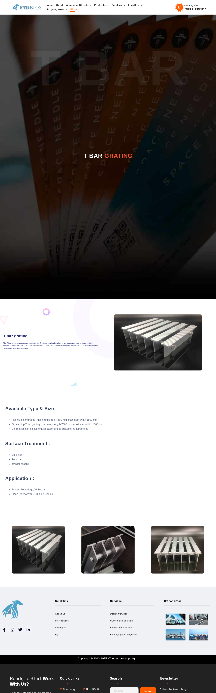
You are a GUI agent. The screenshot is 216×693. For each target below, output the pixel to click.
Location (133, 5)
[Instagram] (12, 630)
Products (99, 5)
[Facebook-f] (4, 630)
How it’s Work (94, 689)
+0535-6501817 (195, 8)
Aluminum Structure (78, 5)
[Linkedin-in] (28, 630)
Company (69, 689)
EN (72, 9)
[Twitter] (20, 630)
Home (49, 5)
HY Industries (116, 658)
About (59, 5)
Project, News (55, 9)
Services (117, 5)
